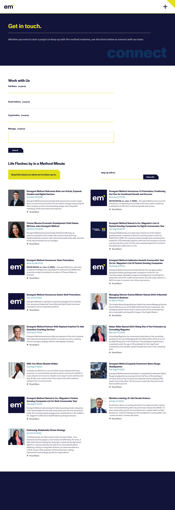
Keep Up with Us (108, 172)
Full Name (17, 86)
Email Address (19, 101)
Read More (34, 211)
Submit (15, 150)
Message (16, 128)
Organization (18, 115)
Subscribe (150, 177)
